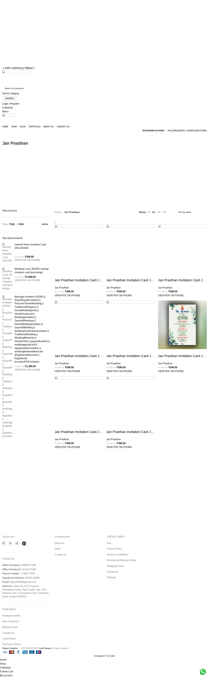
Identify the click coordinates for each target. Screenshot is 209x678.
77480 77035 (28, 573)
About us (59, 543)
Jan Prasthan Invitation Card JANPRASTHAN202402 (94, 432)
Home (58, 212)
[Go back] (6, 136)
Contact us (60, 554)
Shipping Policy (115, 566)
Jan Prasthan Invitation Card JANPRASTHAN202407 (145, 280)
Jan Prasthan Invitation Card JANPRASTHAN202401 (145, 432)
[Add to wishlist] (57, 275)
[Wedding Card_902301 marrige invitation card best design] (7, 278)
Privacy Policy (114, 548)
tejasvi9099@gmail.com (23, 582)
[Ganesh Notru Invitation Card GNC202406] (7, 252)
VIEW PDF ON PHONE (27, 260)
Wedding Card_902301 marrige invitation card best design (32, 270)
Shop (57, 548)
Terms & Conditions (117, 554)
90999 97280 (29, 565)
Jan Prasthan (62, 287)
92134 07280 (29, 569)
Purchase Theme (11, 644)
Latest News (9, 638)
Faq (109, 543)
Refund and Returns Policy (121, 560)
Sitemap (111, 577)
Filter (45, 224)
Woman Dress (10, 627)
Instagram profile (11, 615)
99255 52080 (32, 578)
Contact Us (8, 633)
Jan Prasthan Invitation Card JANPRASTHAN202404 (145, 356)
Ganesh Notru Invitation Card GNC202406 (30, 246)
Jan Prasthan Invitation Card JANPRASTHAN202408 (94, 280)
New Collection (10, 621)
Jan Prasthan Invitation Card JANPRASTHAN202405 (94, 356)
